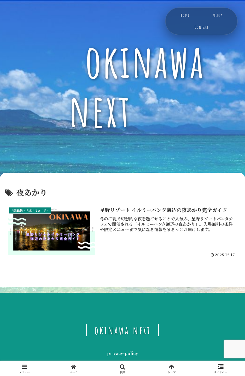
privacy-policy (122, 353)
